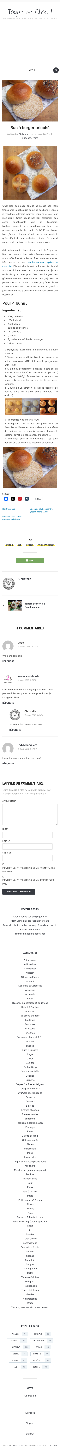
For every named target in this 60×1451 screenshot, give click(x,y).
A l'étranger (30, 968)
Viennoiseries (30, 1298)
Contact (30, 1434)
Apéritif (30, 981)
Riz (30, 1230)
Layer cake (30, 1157)
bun (19, 545)
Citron (42, 1347)
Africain (30, 972)
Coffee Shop (30, 1067)
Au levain (30, 994)
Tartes (30, 1272)
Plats (30, 1213)
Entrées (30, 1105)
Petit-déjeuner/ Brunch (30, 1200)
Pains (35, 137)
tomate (40, 1367)
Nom (5, 829)
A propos (30, 1412)
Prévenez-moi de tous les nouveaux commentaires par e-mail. (28, 870)
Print (32, 561)
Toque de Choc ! (30, 12)
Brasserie (30, 1028)
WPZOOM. (54, 1445)
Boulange (30, 1020)
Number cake (30, 1178)
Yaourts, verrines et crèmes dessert (30, 1307)
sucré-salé (41, 1360)
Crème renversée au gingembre (30, 916)
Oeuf (30, 1183)
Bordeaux (41, 1334)
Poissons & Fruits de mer (30, 1217)
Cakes (30, 1058)
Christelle (23, 134)
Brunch (30, 1041)
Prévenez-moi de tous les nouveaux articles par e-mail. (28, 882)
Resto (30, 1225)
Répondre (8, 661)
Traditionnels (30, 1285)
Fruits (30, 1131)
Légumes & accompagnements (30, 1161)
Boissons (30, 1011)
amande (19, 1334)
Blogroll (30, 1423)
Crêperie (30, 1080)
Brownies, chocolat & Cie (30, 1037)
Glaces (30, 1144)
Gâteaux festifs (30, 1140)
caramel (17, 1340)
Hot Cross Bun (8, 509)
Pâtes (30, 1195)
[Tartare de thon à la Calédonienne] (15, 605)
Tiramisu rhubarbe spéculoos (30, 933)
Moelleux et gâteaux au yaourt (30, 1170)
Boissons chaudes (30, 1015)
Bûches (30, 1045)
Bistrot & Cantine (30, 1007)
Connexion (30, 1395)
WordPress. (18, 1445)
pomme (18, 1360)
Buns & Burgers (30, 1050)
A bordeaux (30, 960)
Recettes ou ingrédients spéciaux (30, 1221)
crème (19, 1354)
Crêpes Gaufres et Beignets (30, 1084)
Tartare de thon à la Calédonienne (35, 605)
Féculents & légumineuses (30, 1122)
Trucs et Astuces (30, 1290)
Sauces (30, 1251)
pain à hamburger (46, 545)
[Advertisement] (30, 45)
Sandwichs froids (30, 1247)
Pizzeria (30, 1208)
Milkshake (30, 1165)
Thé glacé (30, 1281)
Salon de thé (30, 1238)
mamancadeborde (28, 676)
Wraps (30, 1302)
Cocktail (30, 1062)
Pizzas (30, 1204)
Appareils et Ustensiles (30, 985)
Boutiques (30, 1024)
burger (29, 545)
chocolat (20, 1347)
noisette (40, 1354)
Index (30, 1152)
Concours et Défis (30, 1071)
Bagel (30, 998)
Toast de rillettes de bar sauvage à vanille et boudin (30, 925)
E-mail (6, 841)
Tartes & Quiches (30, 1277)
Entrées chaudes (30, 1110)
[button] (30, 70)
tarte (19, 1367)
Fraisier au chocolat (30, 929)
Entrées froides (30, 1114)
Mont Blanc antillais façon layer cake (30, 920)
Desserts (30, 1097)
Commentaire (10, 801)
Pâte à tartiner (30, 1191)
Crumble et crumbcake (30, 1092)
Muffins (30, 1174)
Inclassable (30, 1148)
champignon (42, 1340)
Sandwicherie (30, 1243)
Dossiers (30, 1101)
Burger (30, 1054)
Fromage (30, 1127)
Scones (30, 1255)
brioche (9, 545)
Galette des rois (30, 1135)
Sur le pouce (30, 1268)
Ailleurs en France (30, 977)
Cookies (30, 1075)
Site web (6, 852)
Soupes (30, 1264)
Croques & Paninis (30, 1088)
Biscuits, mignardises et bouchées (30, 1002)
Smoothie (30, 1260)
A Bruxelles (30, 964)
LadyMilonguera (27, 745)
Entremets (30, 1118)
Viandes (30, 1294)
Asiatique (30, 990)
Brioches (26, 137)
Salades (30, 1234)
